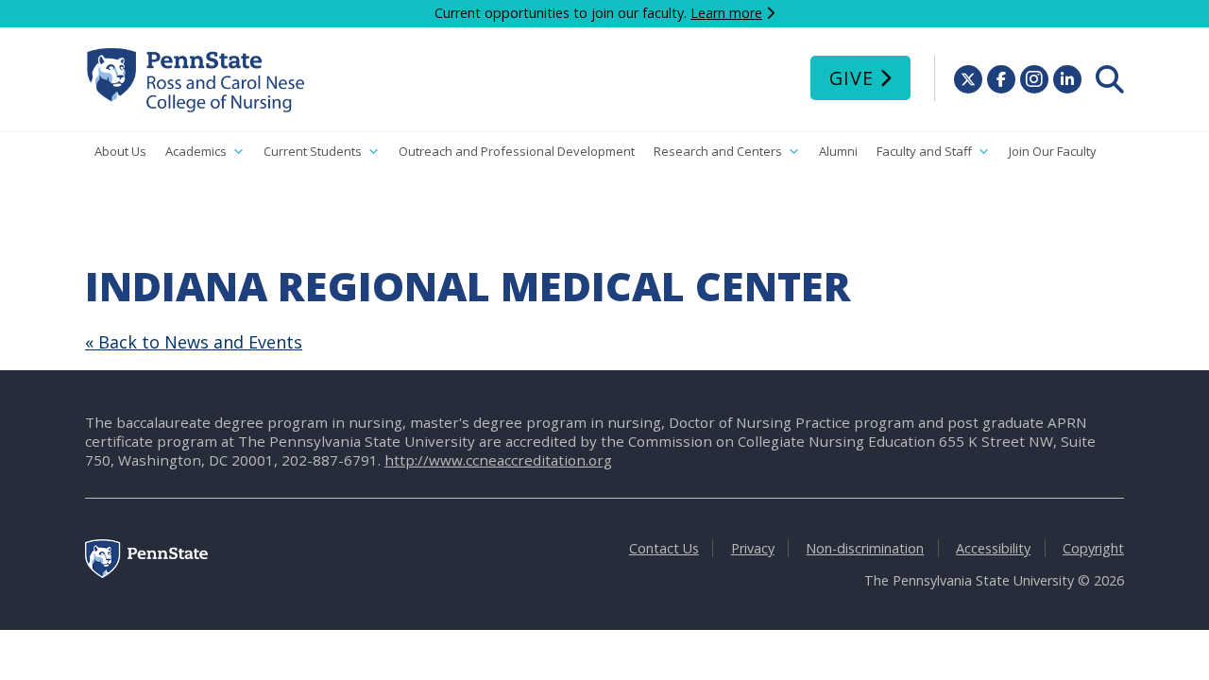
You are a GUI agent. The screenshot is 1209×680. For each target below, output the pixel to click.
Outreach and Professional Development (517, 151)
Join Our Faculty (1053, 151)
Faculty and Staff (924, 151)
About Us (120, 151)
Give (851, 78)
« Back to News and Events (193, 342)
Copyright (1093, 548)
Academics (196, 151)
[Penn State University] (146, 573)
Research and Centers (718, 151)
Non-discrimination (865, 548)
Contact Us (664, 548)
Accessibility (993, 548)
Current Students (313, 151)
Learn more (726, 13)
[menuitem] (1110, 79)
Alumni (838, 151)
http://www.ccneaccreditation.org (498, 459)
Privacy (753, 548)
